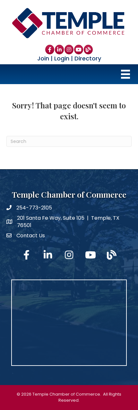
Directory (87, 58)
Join (43, 58)
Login (61, 58)
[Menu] (125, 74)
